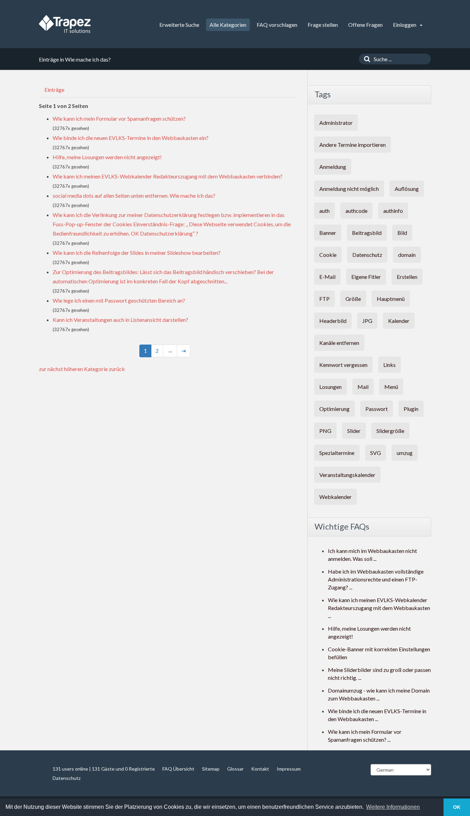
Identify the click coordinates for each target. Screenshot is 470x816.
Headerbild (332, 320)
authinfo (393, 210)
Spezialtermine (336, 452)
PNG (325, 430)
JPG (367, 320)
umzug (405, 452)
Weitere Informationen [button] (393, 807)
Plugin (411, 408)
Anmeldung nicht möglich (349, 188)
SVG (375, 452)
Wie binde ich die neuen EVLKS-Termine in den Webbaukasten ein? (131, 137)
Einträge (54, 89)
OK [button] (456, 807)
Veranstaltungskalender (347, 474)
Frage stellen (323, 24)
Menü (391, 386)
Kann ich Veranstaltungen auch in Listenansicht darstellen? (120, 319)
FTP (324, 298)
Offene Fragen (365, 24)
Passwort (376, 408)
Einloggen (405, 24)
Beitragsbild (367, 232)
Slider (354, 430)
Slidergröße (390, 430)
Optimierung (334, 408)
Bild (402, 232)
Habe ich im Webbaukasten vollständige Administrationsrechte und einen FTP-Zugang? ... (376, 579)
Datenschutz (367, 254)
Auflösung (407, 188)
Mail (362, 386)
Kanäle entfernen (339, 342)
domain (407, 254)
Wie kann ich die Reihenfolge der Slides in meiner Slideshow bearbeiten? (137, 252)
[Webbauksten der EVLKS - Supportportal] (64, 24)
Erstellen (407, 276)
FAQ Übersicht (178, 769)
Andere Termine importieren (352, 144)
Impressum (289, 769)
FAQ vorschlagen (277, 24)
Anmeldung (332, 166)
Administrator (336, 122)
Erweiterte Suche (179, 24)
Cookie (328, 254)
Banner (327, 232)
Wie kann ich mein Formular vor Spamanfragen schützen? (119, 118)
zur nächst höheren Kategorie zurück (82, 369)
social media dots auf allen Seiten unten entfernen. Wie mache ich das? (134, 195)
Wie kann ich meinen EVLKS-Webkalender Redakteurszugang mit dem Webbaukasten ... (379, 608)
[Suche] (365, 59)
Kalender (398, 320)
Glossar (235, 769)
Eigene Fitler (366, 276)
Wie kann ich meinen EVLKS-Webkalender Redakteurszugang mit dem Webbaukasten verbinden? (167, 176)
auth (324, 210)
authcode (356, 210)
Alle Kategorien (228, 24)
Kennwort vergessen (343, 364)
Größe (353, 298)
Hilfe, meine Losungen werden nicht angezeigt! (107, 157)
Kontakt (260, 769)
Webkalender (335, 496)
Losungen (330, 386)
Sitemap (211, 769)
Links (389, 364)
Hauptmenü (391, 298)
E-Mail (327, 276)
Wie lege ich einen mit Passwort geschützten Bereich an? (119, 300)
